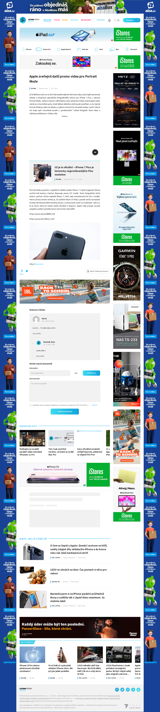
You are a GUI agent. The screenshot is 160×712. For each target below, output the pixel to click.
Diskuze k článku (37, 309)
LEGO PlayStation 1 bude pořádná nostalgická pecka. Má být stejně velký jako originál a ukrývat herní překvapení (118, 669)
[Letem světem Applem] (29, 20)
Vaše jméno (33, 368)
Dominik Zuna (49, 342)
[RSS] (138, 690)
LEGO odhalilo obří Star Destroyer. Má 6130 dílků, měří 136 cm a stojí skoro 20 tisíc (89, 669)
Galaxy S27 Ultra (70, 708)
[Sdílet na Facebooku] (22, 271)
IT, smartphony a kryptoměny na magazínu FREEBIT (59, 705)
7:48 (49, 344)
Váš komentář (34, 379)
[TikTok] (133, 690)
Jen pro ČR (56, 582)
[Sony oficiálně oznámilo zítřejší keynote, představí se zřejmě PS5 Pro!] (90, 438)
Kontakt (101, 20)
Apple (21, 274)
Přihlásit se (91, 373)
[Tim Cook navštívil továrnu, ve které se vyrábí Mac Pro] (61, 438)
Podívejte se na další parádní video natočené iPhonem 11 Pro (31, 452)
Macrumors (38, 264)
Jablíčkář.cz (37, 705)
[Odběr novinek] (109, 20)
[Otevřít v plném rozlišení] (64, 242)
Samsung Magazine (26, 705)
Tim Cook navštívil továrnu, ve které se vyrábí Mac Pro (61, 452)
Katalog (74, 20)
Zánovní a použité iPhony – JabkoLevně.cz (50, 708)
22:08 (48, 321)
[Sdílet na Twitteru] (26, 271)
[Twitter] (122, 690)
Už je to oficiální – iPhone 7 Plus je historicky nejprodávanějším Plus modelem (74, 171)
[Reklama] (9, 7)
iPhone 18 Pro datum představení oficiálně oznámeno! (30, 668)
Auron (44, 318)
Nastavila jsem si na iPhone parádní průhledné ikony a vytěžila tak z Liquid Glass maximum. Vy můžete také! (77, 597)
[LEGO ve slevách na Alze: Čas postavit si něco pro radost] (33, 575)
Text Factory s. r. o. (44, 696)
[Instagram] (128, 690)
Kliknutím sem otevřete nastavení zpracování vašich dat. (53, 701)
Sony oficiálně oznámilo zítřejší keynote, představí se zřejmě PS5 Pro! (89, 452)
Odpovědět (37, 333)
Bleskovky (86, 20)
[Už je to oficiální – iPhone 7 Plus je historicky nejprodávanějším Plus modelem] (42, 173)
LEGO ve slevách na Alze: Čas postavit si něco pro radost (78, 571)
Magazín (47, 20)
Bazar (65, 20)
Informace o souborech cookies (86, 698)
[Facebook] (117, 690)
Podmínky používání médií (39, 698)
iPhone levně (30, 708)
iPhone (33, 88)
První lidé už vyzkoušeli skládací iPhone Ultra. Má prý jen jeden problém (60, 668)
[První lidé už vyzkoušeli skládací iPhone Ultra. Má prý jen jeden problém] (61, 654)
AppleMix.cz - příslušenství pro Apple (90, 705)
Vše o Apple (56, 558)
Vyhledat (129, 20)
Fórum (57, 20)
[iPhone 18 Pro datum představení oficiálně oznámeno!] (32, 654)
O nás (33, 701)
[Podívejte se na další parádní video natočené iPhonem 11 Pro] (32, 438)
